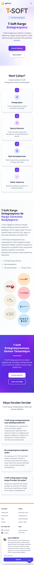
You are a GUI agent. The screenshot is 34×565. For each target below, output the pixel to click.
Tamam (18, 559)
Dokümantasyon (23, 519)
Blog (2, 519)
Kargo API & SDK (23, 512)
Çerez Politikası (8, 555)
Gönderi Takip (22, 522)
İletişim (3, 522)
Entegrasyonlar (22, 515)
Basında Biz (4, 515)
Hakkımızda (4, 512)
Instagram (6, 530)
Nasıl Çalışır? (17, 55)
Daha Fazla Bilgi (17, 382)
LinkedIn (6, 533)
